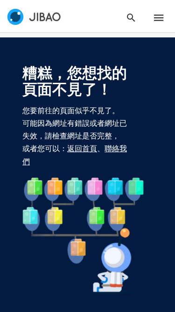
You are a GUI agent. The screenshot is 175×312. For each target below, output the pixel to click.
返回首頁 (82, 149)
